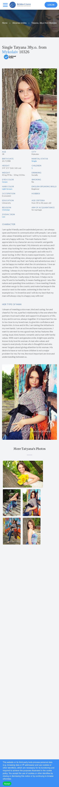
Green (5, 182)
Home (4, 22)
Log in (51, 4)
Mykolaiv (10, 51)
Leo (3, 217)
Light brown (7, 189)
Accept (7, 783)
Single (34, 161)
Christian (6, 210)
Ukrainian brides (19, 22)
